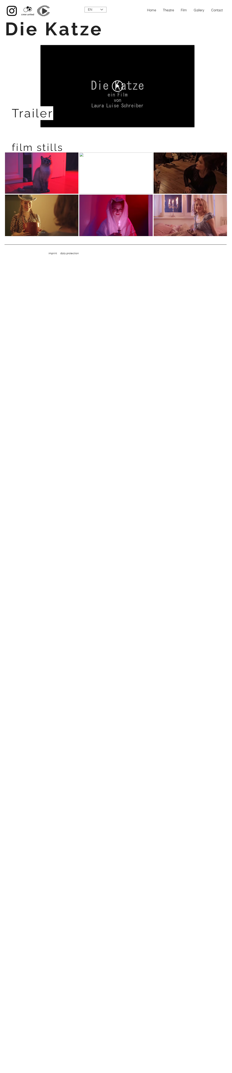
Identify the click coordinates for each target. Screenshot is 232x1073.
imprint (52, 253)
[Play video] (117, 86)
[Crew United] (27, 11)
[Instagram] (12, 11)
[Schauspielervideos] (43, 11)
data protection (69, 253)
